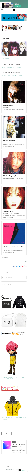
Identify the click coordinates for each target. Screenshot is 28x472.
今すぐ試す (18, 6)
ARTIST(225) (3, 257)
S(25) (7, 257)
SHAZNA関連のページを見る (10, 59)
